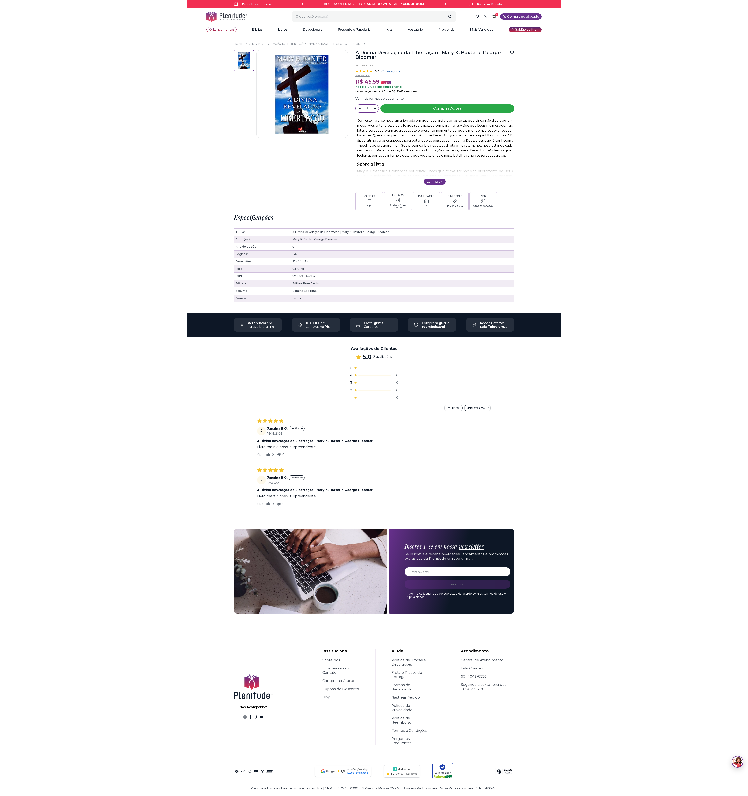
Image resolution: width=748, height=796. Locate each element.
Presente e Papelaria (354, 29)
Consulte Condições (373, 326)
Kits (389, 29)
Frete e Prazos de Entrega (407, 674)
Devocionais (312, 29)
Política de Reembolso (401, 720)
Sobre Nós (331, 660)
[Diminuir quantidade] (359, 108)
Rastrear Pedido (489, 4)
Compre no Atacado (340, 681)
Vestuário (415, 29)
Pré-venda (446, 29)
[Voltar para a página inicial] (226, 16)
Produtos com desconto (260, 4)
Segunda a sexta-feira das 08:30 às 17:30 (483, 687)
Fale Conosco (472, 668)
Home (238, 44)
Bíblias (257, 29)
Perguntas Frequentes (402, 741)
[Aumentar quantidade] (375, 108)
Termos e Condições (409, 730)
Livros (283, 29)
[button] (257, 29)
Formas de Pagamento (402, 687)
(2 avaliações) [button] (391, 71)
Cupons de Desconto (340, 689)
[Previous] (302, 4)
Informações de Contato (336, 670)
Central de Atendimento (482, 660)
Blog (326, 697)
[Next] (445, 4)
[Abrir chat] (737, 762)
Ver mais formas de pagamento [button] (379, 98)
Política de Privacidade (402, 708)
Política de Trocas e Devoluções (409, 662)
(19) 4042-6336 (474, 676)
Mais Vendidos (481, 29)
